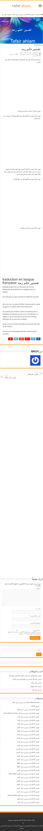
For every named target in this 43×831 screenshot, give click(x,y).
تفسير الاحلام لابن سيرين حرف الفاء (28, 777)
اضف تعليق (12, 54)
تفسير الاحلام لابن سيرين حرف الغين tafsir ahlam (24, 774)
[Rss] (23, 823)
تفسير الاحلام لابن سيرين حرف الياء (28, 802)
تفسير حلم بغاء (37, 690)
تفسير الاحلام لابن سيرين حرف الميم (28, 788)
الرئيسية (38, 14)
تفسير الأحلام (35, 706)
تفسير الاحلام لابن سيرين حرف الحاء (28, 731)
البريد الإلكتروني (34, 616)
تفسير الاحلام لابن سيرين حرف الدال (28, 734)
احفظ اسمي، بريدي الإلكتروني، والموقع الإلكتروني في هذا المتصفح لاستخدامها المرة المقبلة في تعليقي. (24, 632)
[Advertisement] (21, 87)
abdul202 (36, 53)
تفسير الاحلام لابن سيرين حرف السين (27, 749)
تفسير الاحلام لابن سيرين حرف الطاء (28, 763)
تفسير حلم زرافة (36, 683)
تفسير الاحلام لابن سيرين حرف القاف (27, 781)
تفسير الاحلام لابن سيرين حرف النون (28, 792)
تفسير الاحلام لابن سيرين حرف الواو (28, 799)
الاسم (38, 609)
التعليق (38, 588)
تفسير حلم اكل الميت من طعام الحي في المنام (27, 679)
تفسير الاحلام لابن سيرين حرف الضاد (28, 759)
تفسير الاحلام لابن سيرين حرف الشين (27, 752)
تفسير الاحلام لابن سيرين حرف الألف (28, 709)
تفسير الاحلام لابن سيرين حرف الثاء (28, 724)
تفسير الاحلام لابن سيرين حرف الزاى (28, 745)
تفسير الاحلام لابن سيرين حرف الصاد (28, 756)
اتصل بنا (40, 826)
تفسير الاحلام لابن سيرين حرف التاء (28, 720)
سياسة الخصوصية (30, 826)
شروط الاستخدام (18, 826)
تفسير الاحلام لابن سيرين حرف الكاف (27, 784)
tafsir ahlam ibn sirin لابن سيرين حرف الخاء (25, 702)
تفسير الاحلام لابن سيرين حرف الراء (23, 14)
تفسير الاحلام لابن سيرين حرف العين (28, 770)
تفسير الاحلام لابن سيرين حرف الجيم (28, 727)
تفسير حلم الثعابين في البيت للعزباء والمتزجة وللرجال (25, 676)
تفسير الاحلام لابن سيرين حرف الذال (28, 738)
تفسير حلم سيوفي (36, 686)
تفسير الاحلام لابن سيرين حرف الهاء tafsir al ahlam (23, 795)
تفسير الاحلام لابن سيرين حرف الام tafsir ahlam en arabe (21, 713)
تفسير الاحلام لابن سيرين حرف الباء (28, 717)
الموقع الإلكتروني (35, 623)
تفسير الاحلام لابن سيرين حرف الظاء (28, 767)
